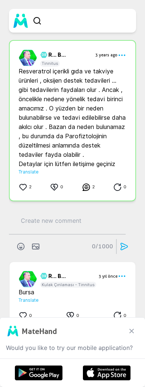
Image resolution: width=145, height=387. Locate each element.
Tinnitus (50, 63)
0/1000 (102, 246)
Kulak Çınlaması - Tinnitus (68, 284)
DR (43, 55)
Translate (29, 172)
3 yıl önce (108, 276)
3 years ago (106, 54)
